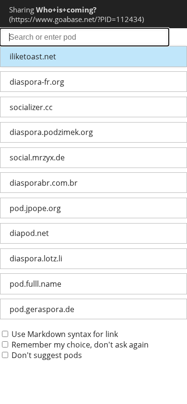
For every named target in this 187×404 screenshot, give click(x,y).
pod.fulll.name (35, 284)
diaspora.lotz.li (36, 258)
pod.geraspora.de (42, 309)
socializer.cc (31, 107)
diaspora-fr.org (37, 82)
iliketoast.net (33, 56)
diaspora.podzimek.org (51, 132)
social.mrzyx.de (37, 157)
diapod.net (29, 233)
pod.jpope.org (35, 208)
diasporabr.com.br (44, 183)
